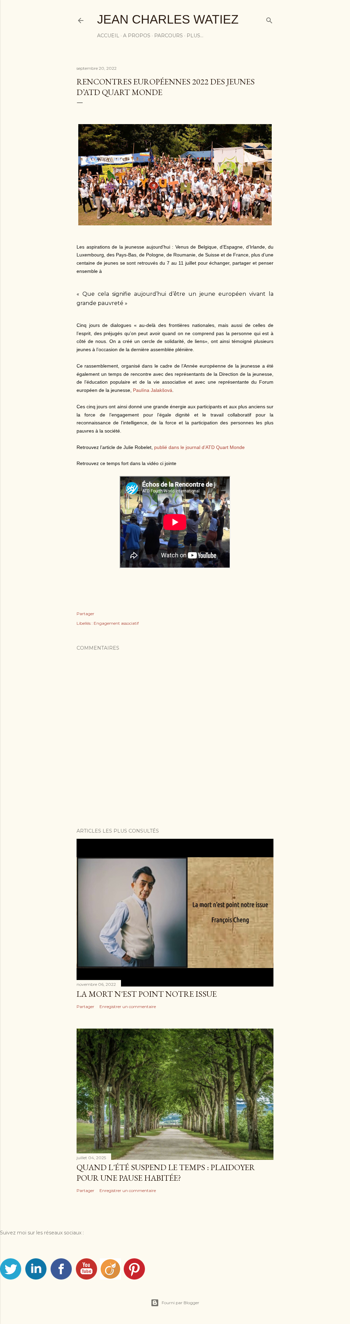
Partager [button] (85, 613)
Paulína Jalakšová (152, 390)
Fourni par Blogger (180, 1302)
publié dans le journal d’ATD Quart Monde (199, 447)
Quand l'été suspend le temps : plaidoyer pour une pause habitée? (166, 1172)
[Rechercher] (269, 19)
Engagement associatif (116, 623)
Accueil (108, 35)
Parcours (168, 35)
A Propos (136, 35)
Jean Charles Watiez (168, 19)
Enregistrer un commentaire (127, 1006)
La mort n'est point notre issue (147, 994)
